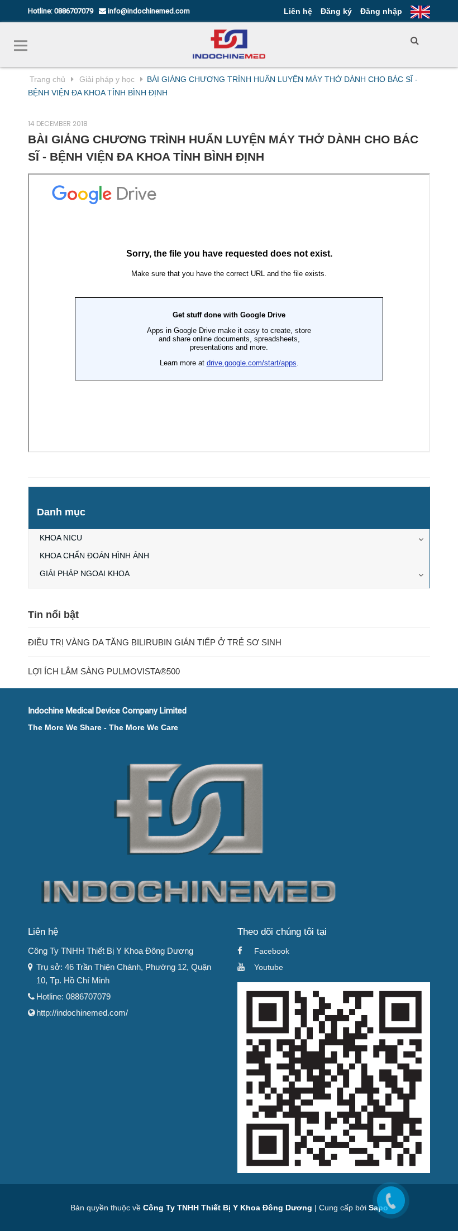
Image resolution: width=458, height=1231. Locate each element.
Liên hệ (298, 11)
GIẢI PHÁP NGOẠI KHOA (85, 573)
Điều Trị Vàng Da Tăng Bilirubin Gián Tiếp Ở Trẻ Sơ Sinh (155, 642)
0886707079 (73, 11)
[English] (420, 11)
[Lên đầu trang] (438, 1208)
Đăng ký (336, 11)
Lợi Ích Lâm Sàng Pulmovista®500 (104, 671)
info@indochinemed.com (148, 11)
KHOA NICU (61, 537)
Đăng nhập (381, 11)
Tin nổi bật (53, 614)
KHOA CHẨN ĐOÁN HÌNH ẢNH (94, 555)
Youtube (268, 967)
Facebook (271, 951)
